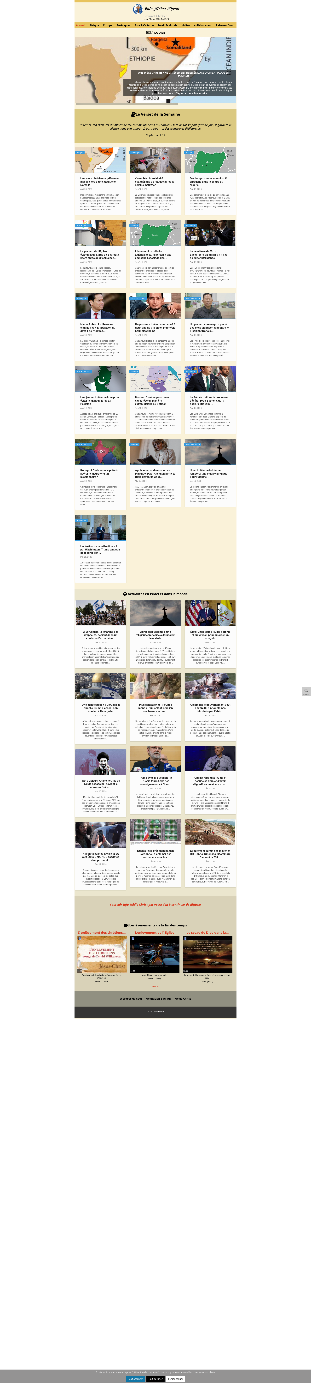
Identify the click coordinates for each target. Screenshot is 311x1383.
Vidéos (186, 25)
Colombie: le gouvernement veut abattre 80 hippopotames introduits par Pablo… (210, 708)
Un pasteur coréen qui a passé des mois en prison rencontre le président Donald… (209, 327)
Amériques (123, 25)
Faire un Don (224, 25)
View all (155, 986)
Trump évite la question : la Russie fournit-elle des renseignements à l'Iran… (155, 781)
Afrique (94, 25)
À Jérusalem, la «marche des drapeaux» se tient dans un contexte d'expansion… (100, 635)
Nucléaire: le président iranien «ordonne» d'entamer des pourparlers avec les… (155, 854)
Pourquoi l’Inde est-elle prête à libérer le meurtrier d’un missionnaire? (99, 473)
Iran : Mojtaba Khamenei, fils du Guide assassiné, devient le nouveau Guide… (101, 784)
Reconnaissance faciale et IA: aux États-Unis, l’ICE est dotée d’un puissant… (100, 857)
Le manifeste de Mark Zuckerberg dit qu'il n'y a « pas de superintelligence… (208, 254)
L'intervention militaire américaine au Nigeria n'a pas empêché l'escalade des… (153, 254)
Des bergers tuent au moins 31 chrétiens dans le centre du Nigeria (208, 181)
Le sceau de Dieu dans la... (208, 932)
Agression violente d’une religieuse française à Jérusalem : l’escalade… (155, 635)
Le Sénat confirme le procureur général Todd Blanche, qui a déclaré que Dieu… (209, 400)
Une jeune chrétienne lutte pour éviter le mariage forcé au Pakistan (99, 400)
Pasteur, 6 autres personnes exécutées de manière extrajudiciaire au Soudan (152, 400)
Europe (107, 25)
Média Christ (183, 998)
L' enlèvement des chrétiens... (102, 932)
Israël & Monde (167, 25)
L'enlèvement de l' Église (154, 932)
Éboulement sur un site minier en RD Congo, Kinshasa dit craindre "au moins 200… (210, 854)
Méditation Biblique (158, 998)
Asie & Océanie (144, 25)
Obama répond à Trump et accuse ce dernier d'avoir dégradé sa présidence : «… (210, 781)
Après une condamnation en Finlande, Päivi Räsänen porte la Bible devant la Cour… (155, 473)
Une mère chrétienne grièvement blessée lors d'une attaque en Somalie (183, 74)
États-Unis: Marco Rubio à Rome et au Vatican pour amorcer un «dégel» (210, 635)
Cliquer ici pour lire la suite (191, 93)
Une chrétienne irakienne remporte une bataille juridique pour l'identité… (208, 473)
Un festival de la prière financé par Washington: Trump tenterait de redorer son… (100, 549)
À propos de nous (131, 998)
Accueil (80, 25)
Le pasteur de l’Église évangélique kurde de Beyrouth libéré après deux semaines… (99, 254)
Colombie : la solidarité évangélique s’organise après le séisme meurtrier (154, 181)
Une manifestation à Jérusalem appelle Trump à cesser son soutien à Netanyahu (101, 708)
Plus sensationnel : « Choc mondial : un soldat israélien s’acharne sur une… (155, 708)
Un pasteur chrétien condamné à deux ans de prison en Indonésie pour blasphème (155, 327)
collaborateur (203, 25)
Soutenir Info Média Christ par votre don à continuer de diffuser (155, 905)
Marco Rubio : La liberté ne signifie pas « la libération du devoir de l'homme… (97, 327)
